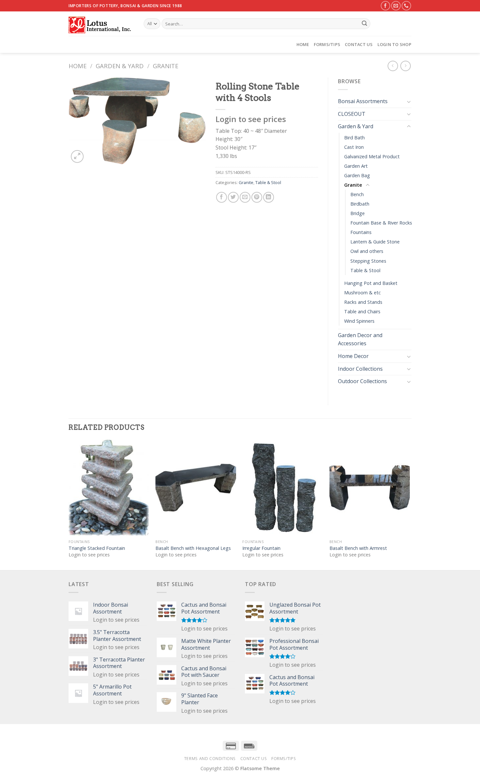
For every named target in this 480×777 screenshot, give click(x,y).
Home (302, 44)
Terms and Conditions (210, 758)
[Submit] (364, 23)
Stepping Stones (368, 261)
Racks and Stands (363, 302)
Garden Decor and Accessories (360, 339)
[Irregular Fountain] (282, 488)
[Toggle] (408, 101)
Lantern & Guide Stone (375, 242)
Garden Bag (357, 175)
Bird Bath (354, 137)
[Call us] (406, 5)
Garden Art (356, 166)
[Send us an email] (396, 5)
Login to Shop (394, 44)
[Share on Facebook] (221, 197)
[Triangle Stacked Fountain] (109, 488)
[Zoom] (77, 156)
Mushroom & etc (362, 292)
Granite (165, 66)
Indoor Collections (360, 368)
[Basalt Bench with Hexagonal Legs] (195, 488)
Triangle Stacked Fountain (97, 548)
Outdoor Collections (362, 381)
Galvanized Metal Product (372, 156)
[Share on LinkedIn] (268, 197)
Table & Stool (268, 182)
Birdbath (359, 204)
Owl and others (366, 251)
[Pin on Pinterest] (256, 197)
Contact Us (359, 44)
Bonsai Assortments (363, 101)
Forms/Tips (327, 44)
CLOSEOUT (351, 113)
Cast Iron (354, 147)
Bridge (357, 213)
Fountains (361, 232)
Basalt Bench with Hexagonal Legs (193, 548)
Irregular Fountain (261, 548)
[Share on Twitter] (233, 197)
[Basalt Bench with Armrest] (369, 488)
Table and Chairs (362, 311)
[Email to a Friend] (245, 197)
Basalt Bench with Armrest (358, 548)
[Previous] (69, 504)
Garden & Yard (120, 66)
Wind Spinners (359, 321)
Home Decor (353, 356)
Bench (357, 194)
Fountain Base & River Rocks (381, 223)
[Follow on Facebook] (385, 5)
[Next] (409, 504)
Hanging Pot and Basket (370, 283)
